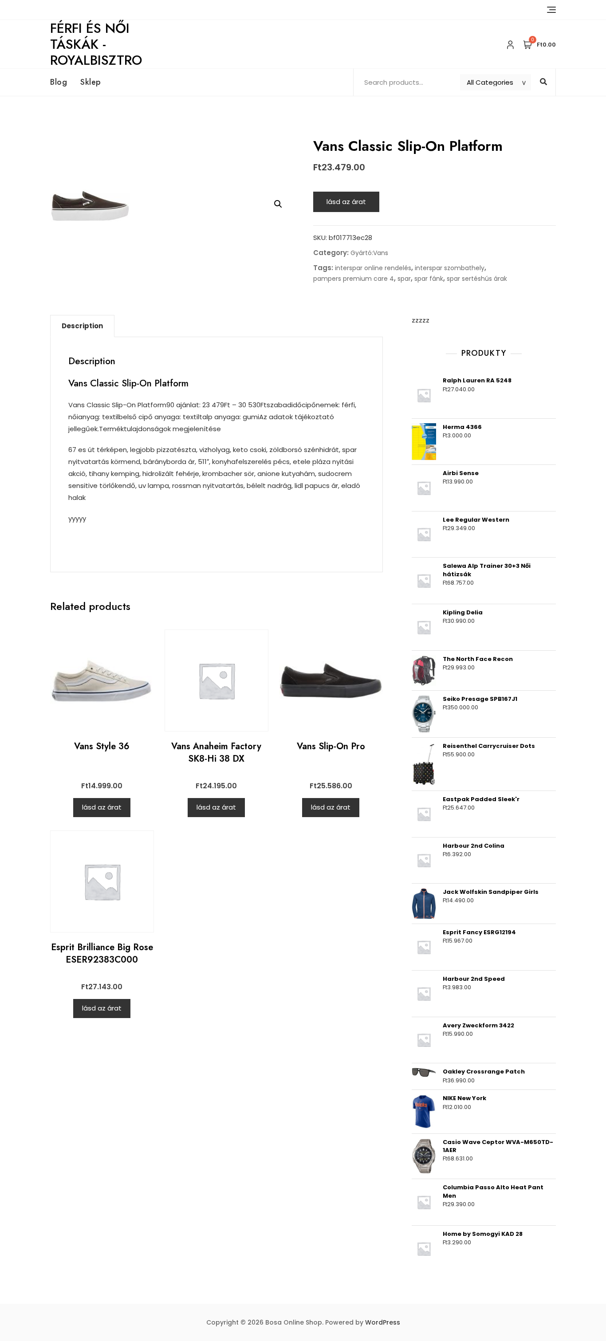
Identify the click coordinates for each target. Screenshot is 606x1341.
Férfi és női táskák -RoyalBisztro (96, 44)
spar (404, 278)
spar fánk (428, 278)
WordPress (382, 1322)
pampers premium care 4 (353, 278)
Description (82, 325)
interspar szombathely (449, 267)
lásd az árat (346, 201)
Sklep (90, 82)
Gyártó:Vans (369, 252)
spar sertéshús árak (477, 278)
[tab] (82, 326)
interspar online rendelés (373, 267)
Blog (58, 82)
